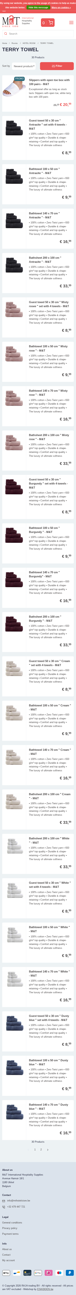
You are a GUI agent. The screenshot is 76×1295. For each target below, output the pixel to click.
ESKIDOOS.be (45, 1289)
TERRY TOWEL (47, 43)
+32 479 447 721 (16, 1206)
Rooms (15, 43)
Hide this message (38, 7)
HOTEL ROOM (29, 43)
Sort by (6, 66)
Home (4, 43)
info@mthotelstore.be (18, 1200)
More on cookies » (61, 7)
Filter (58, 65)
